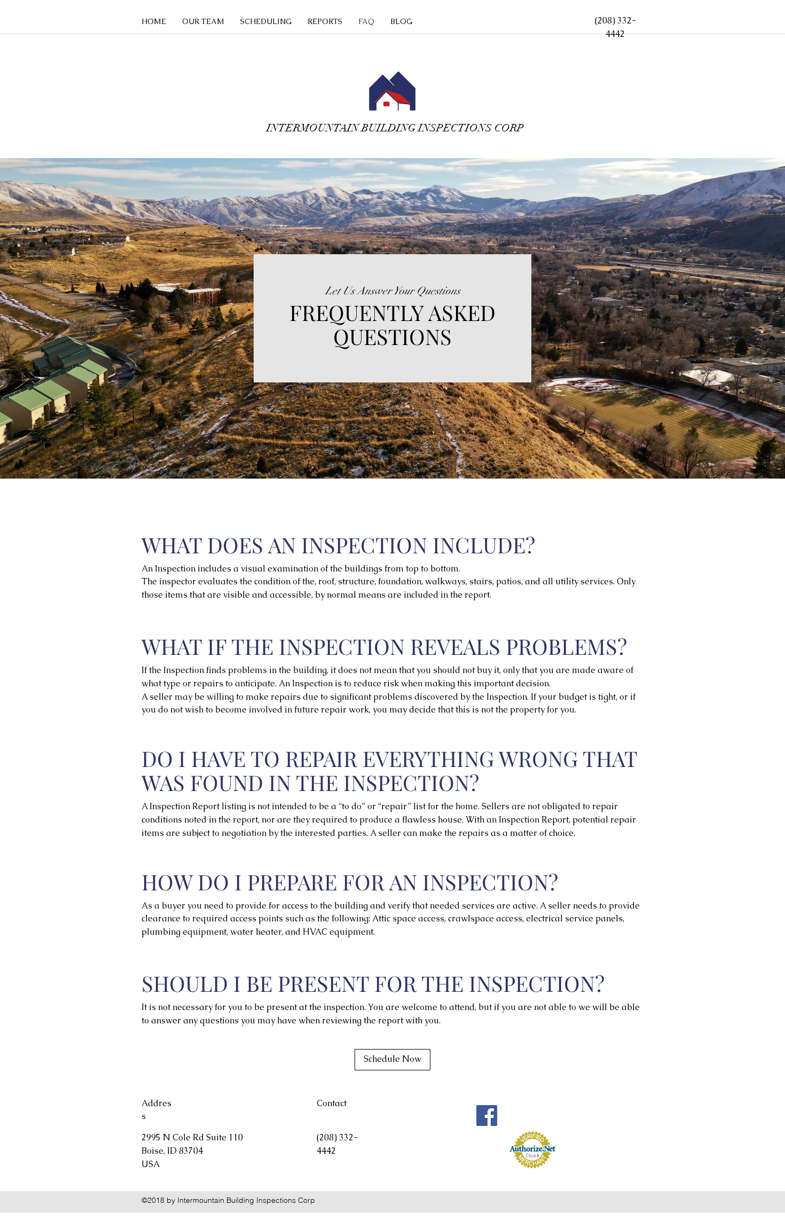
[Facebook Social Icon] (486, 1115)
